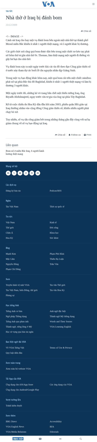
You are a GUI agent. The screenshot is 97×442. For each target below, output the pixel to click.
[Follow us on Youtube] (20, 173)
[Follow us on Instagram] (25, 173)
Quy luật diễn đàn (14, 352)
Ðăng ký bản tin (13, 190)
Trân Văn (54, 264)
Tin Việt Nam (12, 206)
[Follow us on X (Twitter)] (14, 173)
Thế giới (10, 227)
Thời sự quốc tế (57, 206)
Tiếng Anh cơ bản (14, 311)
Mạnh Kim (11, 253)
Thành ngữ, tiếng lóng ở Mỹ (19, 326)
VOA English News (15, 426)
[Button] (86, 31)
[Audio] (60, 439)
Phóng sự (10, 295)
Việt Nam (10, 222)
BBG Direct (11, 421)
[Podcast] (31, 173)
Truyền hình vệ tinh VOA (17, 285)
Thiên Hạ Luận (57, 258)
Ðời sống (54, 227)
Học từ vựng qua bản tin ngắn (19, 331)
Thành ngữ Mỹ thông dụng (62, 316)
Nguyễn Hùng (12, 264)
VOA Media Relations (16, 431)
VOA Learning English (60, 326)
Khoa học (54, 232)
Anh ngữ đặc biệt (58, 311)
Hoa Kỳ (9, 237)
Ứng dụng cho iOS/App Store (19, 384)
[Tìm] (80, 439)
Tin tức (9, 11)
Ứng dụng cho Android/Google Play (22, 389)
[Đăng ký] (37, 173)
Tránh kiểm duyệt (14, 405)
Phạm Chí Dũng (13, 269)
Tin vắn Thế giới (57, 285)
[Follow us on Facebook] (8, 173)
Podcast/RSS (56, 190)
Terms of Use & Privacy (61, 347)
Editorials (54, 431)
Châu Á (9, 232)
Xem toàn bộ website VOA (18, 368)
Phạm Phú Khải (57, 253)
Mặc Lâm (10, 258)
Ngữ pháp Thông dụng (16, 316)
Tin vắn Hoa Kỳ (57, 290)
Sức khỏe (54, 237)
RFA (52, 426)
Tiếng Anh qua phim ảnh (17, 321)
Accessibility (56, 421)
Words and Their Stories (61, 321)
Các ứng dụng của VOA (61, 384)
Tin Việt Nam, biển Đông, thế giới (22, 290)
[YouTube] (40, 439)
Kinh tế (53, 222)
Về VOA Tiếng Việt (15, 347)
